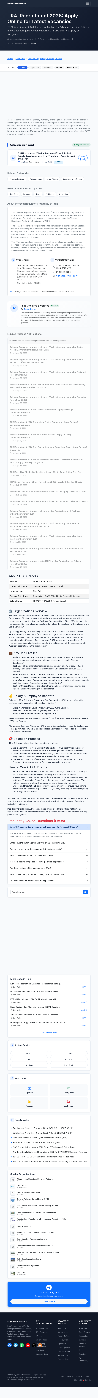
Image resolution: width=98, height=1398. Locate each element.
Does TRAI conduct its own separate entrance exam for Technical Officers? (44, 827)
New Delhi (13, 194)
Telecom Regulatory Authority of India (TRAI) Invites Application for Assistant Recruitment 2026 (48, 373)
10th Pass (29, 1053)
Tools (81, 1350)
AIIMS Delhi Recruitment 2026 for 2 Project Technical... (35, 1015)
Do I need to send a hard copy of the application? (32, 880)
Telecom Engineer (17, 179)
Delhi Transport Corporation (28, 1192)
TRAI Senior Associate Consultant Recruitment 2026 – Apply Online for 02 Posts (49, 501)
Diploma (68, 1059)
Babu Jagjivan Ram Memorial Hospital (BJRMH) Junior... (35, 1007)
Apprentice (34, 68)
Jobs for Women (64, 1351)
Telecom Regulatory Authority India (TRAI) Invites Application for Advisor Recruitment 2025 (46, 562)
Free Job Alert (63, 1359)
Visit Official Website (65, 276)
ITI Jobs (39, 1336)
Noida (38, 194)
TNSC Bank (22, 1186)
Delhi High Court (24, 1226)
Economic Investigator (72, 179)
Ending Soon (72, 68)
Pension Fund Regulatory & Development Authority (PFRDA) (41, 1219)
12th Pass (69, 1053)
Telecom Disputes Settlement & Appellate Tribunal (38, 1252)
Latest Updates (64, 1348)
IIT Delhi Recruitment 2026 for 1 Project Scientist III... (33, 999)
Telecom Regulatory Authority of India (45, 58)
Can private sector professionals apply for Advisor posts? (36, 849)
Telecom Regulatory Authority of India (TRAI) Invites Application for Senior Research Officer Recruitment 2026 (46, 361)
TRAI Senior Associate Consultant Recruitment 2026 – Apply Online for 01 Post (48, 491)
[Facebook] (9, 1345)
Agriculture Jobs (64, 1344)
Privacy (70, 1376)
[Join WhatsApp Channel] (22, 1345)
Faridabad (50, 194)
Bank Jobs (62, 1328)
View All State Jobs (49, 1033)
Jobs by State (63, 1340)
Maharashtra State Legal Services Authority (35, 1179)
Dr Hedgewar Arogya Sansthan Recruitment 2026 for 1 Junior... (38, 1022)
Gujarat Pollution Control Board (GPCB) (33, 1199)
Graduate (29, 1065)
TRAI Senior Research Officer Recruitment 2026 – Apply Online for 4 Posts (46, 482)
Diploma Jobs (41, 1340)
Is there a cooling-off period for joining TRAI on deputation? (37, 862)
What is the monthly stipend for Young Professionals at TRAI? (37, 874)
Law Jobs (40, 1350)
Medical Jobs (63, 1355)
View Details (83, 157)
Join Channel (49, 1301)
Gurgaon (26, 194)
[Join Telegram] (16, 1345)
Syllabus (82, 1340)
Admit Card (83, 1328)
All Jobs (22, 68)
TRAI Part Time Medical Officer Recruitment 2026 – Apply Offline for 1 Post (46, 472)
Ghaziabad (63, 194)
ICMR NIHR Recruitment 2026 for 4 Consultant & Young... (35, 984)
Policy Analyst (36, 179)
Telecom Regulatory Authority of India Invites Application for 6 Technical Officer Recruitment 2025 (45, 512)
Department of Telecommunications (32, 1239)
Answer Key (83, 1336)
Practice (82, 1354)
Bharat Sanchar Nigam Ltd (28, 1266)
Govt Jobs (20, 58)
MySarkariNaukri (16, 3)
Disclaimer (78, 1376)
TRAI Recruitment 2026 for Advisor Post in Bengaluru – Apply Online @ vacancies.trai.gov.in (44, 423)
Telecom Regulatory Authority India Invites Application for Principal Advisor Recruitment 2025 (47, 550)
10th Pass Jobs (42, 1328)
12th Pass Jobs (42, 1332)
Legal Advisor (52, 179)
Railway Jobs (63, 1332)
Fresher (59, 68)
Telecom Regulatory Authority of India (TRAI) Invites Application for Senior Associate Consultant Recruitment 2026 (46, 348)
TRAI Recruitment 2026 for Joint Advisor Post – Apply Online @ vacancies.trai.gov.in (40, 436)
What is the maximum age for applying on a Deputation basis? (37, 843)
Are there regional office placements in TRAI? (30, 868)
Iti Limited (21, 1272)
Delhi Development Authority (29, 1259)
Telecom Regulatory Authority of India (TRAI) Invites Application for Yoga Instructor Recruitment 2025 (46, 537)
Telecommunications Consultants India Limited (36, 1212)
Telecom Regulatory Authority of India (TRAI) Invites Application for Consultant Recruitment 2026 (48, 398)
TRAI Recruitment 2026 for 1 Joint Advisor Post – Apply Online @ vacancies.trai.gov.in (41, 411)
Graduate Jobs (42, 1354)
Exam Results (84, 1332)
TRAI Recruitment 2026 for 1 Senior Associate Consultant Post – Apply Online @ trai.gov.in (48, 448)
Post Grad (68, 1065)
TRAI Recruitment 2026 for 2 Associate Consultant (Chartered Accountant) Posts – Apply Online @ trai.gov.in (46, 461)
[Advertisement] (49, 92)
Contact (88, 1376)
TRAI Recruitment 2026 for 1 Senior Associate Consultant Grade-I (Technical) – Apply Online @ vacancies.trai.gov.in (48, 386)
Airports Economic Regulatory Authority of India (37, 1232)
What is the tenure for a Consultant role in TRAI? (31, 855)
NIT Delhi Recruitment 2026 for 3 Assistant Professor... (34, 991)
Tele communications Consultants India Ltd (35, 1246)
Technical (47, 68)
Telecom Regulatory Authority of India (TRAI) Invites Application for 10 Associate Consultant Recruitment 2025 (44, 525)
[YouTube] (28, 1345)
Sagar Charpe (30, 309)
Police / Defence (64, 1336)
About (63, 1376)
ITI (29, 1059)
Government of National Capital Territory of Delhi (37, 1206)
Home (10, 58)
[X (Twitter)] (34, 1345)
